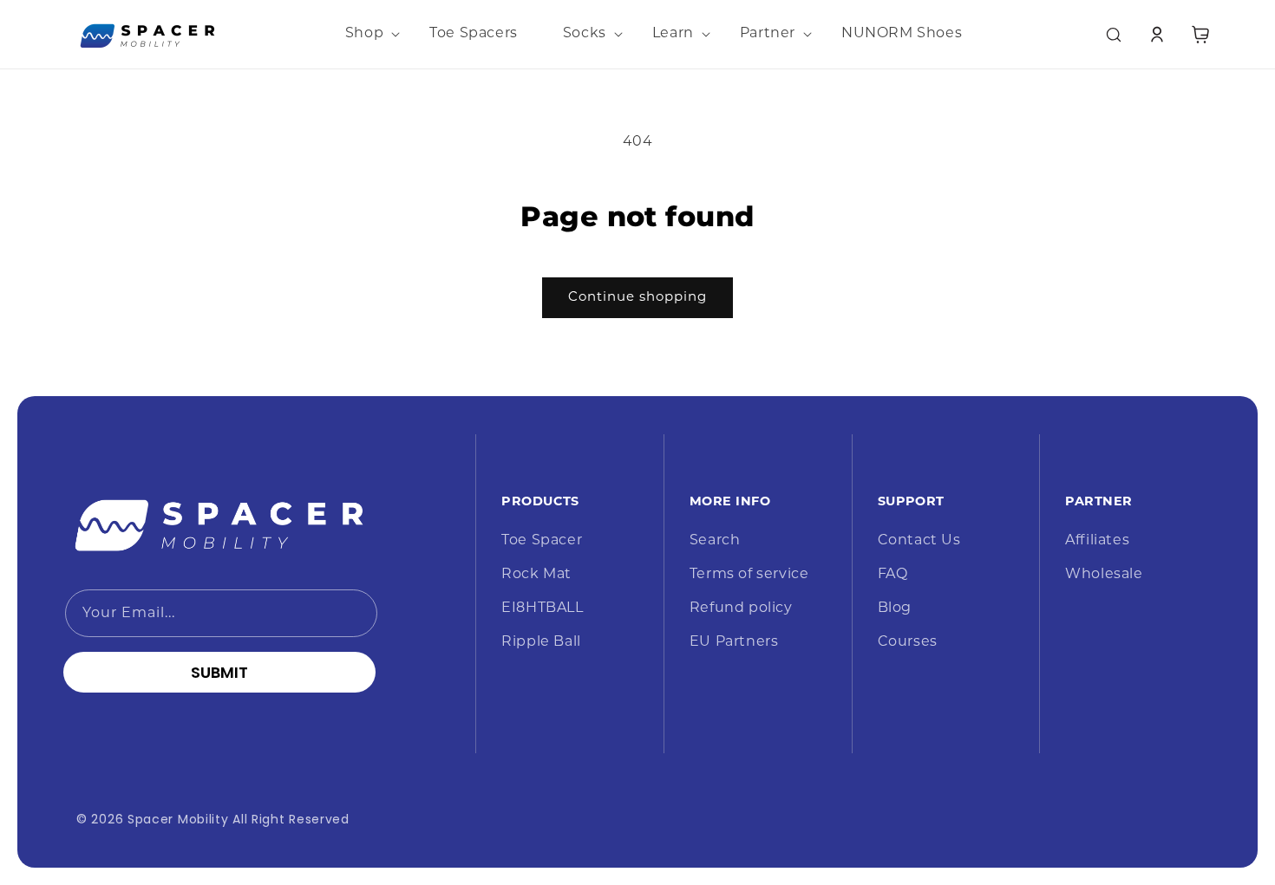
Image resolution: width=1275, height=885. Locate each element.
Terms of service (749, 575)
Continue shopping (637, 297)
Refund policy (741, 608)
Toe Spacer (541, 541)
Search (715, 541)
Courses (908, 642)
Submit (219, 672)
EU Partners (734, 642)
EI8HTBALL (542, 608)
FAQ (893, 575)
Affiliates (1097, 541)
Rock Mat (536, 575)
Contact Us (919, 541)
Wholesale (1103, 575)
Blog (895, 608)
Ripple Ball (541, 642)
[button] (365, 34)
